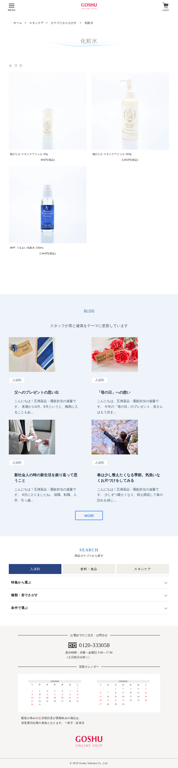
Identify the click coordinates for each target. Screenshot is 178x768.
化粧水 (89, 23)
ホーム (17, 23)
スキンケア (36, 23)
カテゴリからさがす (64, 23)
